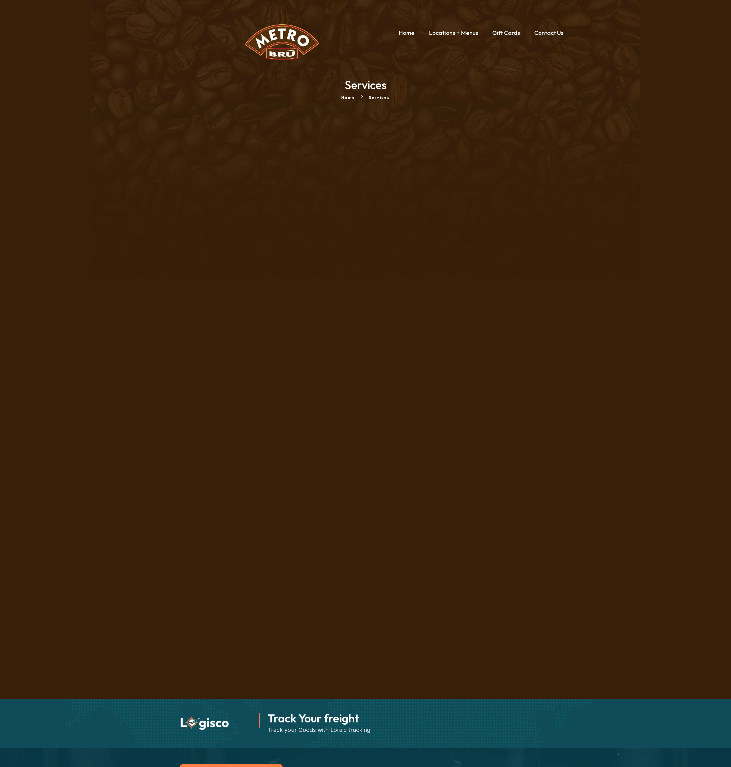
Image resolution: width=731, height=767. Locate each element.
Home (348, 97)
